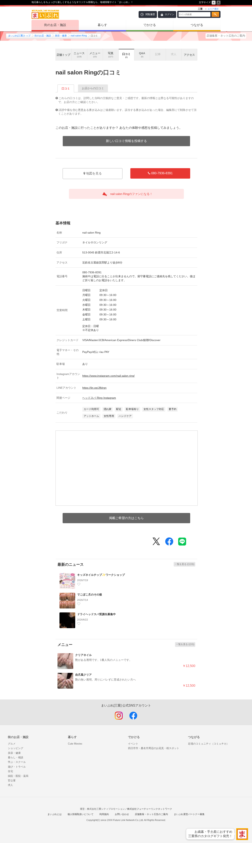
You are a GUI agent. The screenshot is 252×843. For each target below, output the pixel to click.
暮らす (102, 25)
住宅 (10, 771)
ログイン (169, 14)
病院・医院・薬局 (18, 775)
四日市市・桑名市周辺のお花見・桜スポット (153, 748)
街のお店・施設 (55, 25)
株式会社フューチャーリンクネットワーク (149, 809)
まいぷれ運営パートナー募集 (189, 814)
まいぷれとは (54, 814)
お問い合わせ (122, 814)
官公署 (12, 780)
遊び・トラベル (17, 766)
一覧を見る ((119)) (184, 564)
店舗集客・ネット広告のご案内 (226, 35)
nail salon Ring (79, 35)
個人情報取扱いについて (81, 814)
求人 (10, 785)
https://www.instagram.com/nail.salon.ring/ (108, 375)
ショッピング (15, 748)
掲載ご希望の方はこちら (126, 518)
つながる (197, 25)
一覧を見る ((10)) (185, 644)
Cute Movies (75, 743)
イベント (133, 743)
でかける (149, 25)
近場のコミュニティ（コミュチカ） (208, 743)
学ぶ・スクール (17, 761)
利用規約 (104, 814)
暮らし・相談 (15, 757)
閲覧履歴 (150, 14)
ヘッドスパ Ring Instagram (99, 397)
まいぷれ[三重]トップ (19, 35)
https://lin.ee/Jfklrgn (94, 387)
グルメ (12, 743)
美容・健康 (61, 35)
